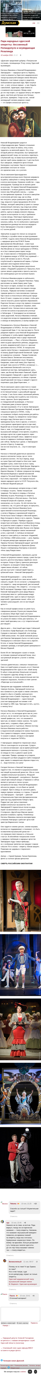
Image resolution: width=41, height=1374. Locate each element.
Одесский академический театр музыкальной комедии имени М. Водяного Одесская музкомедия (23, 1281)
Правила (34, 1323)
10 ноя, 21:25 (26, 1204)
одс (7, 1223)
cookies (23, 1372)
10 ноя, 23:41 (25, 1296)
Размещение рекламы (21, 1365)
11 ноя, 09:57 (28, 1262)
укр (34, 23)
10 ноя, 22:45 (16, 1223)
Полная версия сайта (6, 1365)
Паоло (12, 1296)
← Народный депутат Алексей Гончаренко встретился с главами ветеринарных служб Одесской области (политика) (18, 1340)
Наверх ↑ (6, 1326)
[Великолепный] (4, 1261)
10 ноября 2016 (7, 55)
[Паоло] (4, 1294)
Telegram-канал (15, 1368)
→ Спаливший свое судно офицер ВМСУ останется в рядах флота (17, 1349)
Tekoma (13, 1204)
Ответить (13, 1216)
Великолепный (15, 1262)
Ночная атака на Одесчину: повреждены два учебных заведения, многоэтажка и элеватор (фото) (10, 16)
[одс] (2, 1222)
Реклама (20, 37)
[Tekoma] (4, 1204)
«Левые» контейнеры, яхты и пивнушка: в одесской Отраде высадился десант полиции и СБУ (32, 16)
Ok (30, 1372)
